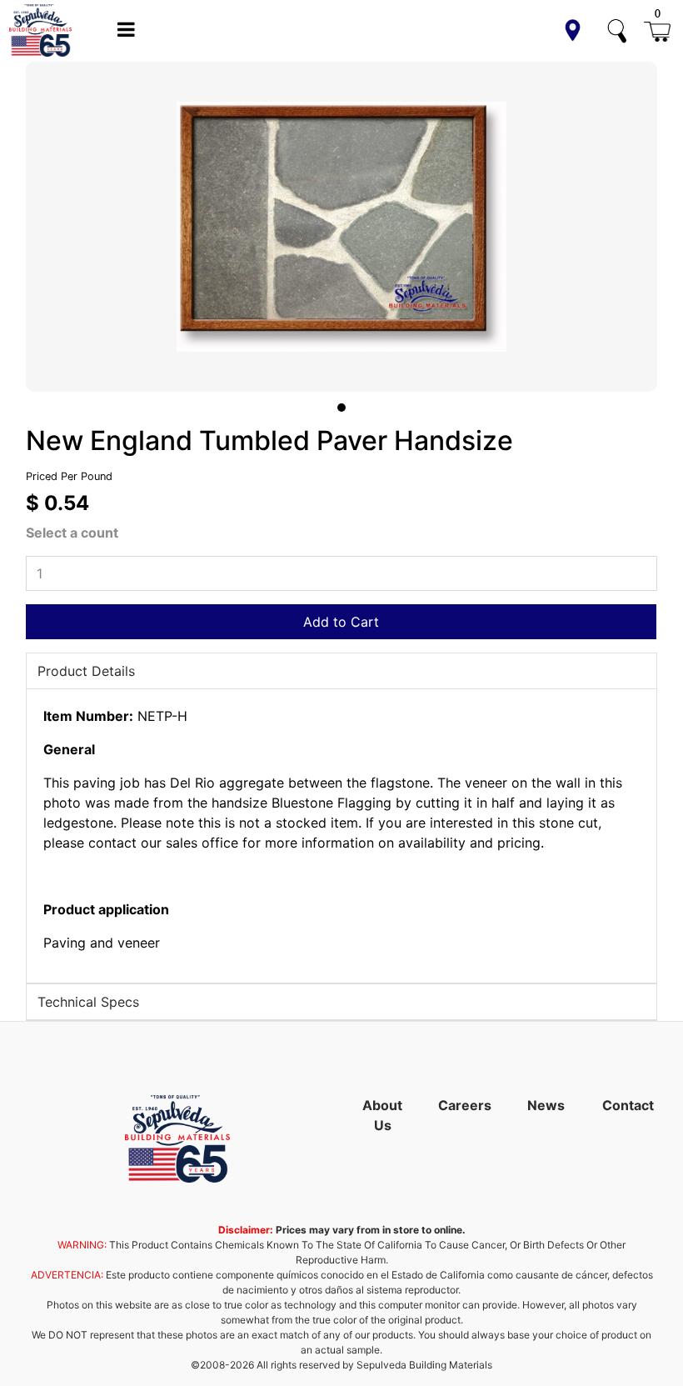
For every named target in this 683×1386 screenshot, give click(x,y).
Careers (464, 1105)
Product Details (86, 671)
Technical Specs (88, 1001)
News (546, 1105)
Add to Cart (341, 621)
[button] (572, 30)
